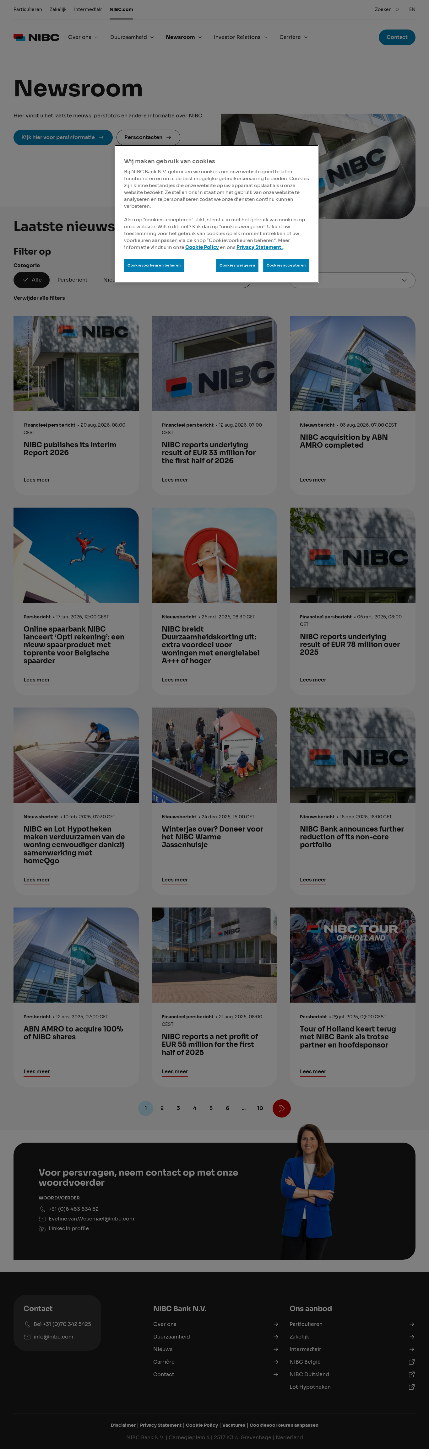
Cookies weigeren (237, 265)
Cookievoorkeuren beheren (154, 265)
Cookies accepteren (286, 265)
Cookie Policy (202, 247)
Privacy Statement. (259, 247)
